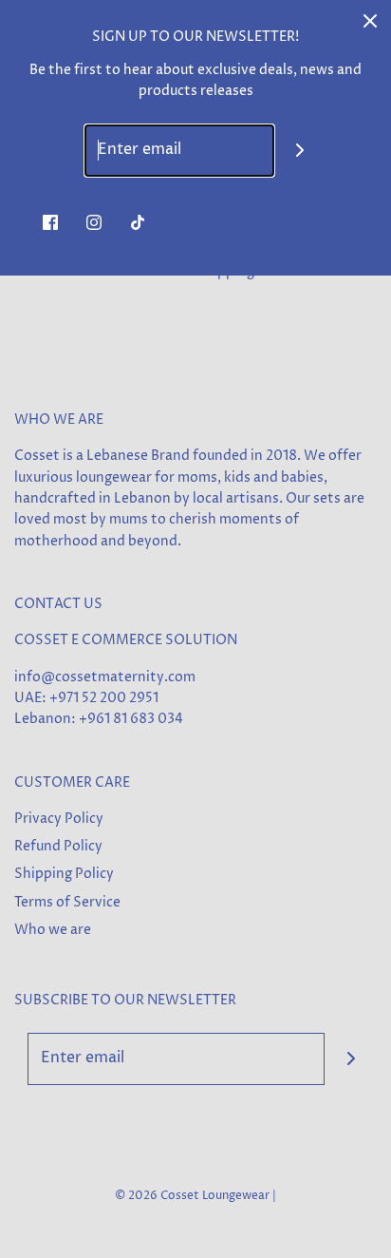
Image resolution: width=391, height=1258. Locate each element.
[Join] (300, 150)
